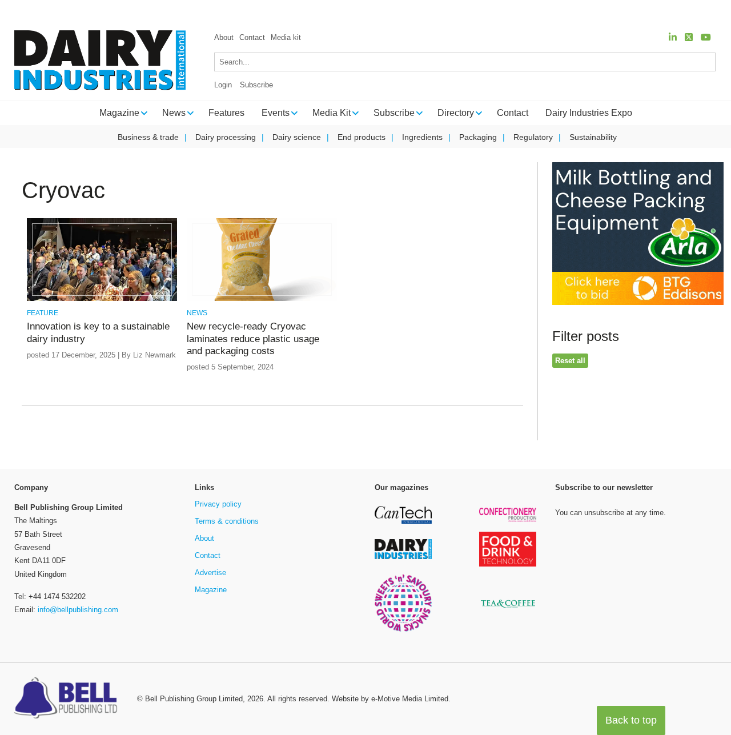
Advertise (210, 572)
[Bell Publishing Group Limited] (68, 699)
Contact (252, 37)
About (224, 37)
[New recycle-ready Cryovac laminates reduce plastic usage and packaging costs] (262, 299)
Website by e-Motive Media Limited (390, 698)
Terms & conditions (227, 521)
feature (42, 313)
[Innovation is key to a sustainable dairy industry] (102, 299)
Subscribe (256, 85)
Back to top (631, 720)
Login (223, 85)
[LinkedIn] (673, 37)
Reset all (570, 360)
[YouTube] (706, 37)
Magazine (211, 589)
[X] (689, 37)
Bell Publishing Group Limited (194, 698)
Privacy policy (218, 504)
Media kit (286, 37)
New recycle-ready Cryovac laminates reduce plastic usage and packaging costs (253, 338)
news (197, 313)
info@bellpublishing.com (78, 609)
